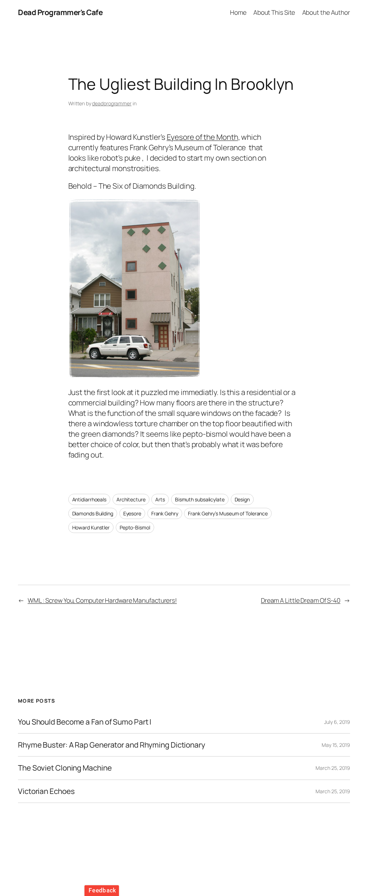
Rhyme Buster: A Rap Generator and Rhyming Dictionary (111, 745)
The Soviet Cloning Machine (64, 768)
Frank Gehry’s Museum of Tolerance (228, 513)
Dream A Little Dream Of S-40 (300, 600)
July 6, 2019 (337, 721)
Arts (160, 499)
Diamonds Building (92, 513)
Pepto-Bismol (135, 527)
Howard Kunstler (91, 527)
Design (242, 499)
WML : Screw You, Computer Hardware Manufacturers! (102, 600)
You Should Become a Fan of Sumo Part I (84, 722)
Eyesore (132, 513)
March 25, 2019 (333, 767)
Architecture (131, 499)
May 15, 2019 (336, 744)
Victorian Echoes (46, 791)
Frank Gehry (164, 513)
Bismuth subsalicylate (200, 499)
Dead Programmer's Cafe (60, 12)
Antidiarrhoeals (89, 499)
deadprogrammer (112, 103)
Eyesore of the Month (202, 137)
